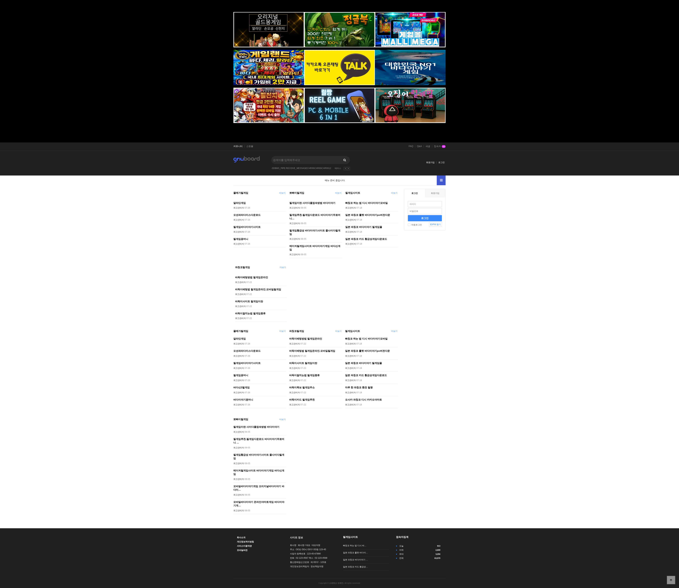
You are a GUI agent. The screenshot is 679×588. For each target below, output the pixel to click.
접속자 (439, 146)
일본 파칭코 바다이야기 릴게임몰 (363, 227)
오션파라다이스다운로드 (247, 214)
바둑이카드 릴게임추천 (302, 399)
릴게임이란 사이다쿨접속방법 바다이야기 (312, 202)
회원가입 (430, 162)
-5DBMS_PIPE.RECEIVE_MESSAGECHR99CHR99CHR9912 (301, 168)
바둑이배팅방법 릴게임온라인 (251, 277)
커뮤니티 (238, 146)
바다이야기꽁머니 (243, 399)
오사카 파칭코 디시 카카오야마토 (363, 399)
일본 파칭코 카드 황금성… (355, 567)
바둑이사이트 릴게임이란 (249, 301)
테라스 (338, 168)
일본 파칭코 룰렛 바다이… (355, 552)
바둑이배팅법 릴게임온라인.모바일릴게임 (258, 289)
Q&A (419, 146)
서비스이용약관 (244, 546)
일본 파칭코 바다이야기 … (355, 559)
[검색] (344, 160)
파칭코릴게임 (242, 267)
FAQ (411, 146)
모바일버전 (242, 550)
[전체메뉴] (441, 180)
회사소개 (241, 537)
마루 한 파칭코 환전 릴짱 (359, 387)
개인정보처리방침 (245, 541)
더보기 (282, 193)
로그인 (441, 162)
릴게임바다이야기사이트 (247, 227)
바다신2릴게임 (241, 387)
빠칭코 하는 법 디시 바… (354, 545)
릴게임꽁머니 (240, 239)
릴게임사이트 (352, 192)
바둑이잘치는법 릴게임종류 (250, 313)
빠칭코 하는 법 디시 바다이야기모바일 (366, 202)
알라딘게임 (239, 202)
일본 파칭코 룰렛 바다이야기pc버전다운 (367, 214)
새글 (428, 146)
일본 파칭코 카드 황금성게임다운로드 (366, 239)
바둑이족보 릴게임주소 (302, 387)
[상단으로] (671, 580)
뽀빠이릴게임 (296, 192)
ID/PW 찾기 (435, 224)
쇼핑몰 (249, 146)
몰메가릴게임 (240, 192)
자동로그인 (416, 225)
